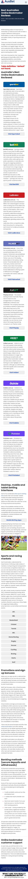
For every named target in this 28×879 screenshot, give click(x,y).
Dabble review (10, 415)
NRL (13, 616)
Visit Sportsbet (14, 134)
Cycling (14, 650)
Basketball (14, 620)
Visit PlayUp (14, 328)
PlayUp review (17, 324)
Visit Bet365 (14, 184)
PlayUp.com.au (8, 295)
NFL (13, 633)
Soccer (13, 645)
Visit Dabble (14, 423)
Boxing (13, 654)
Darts (14, 658)
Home (2, 18)
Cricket (13, 624)
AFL (13, 612)
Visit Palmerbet (14, 279)
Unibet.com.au (8, 343)
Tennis (13, 629)
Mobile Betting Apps (14, 520)
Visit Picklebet (14, 475)
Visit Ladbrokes (14, 233)
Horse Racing (14, 637)
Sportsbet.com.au (9, 89)
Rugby (13, 641)
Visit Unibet (14, 372)
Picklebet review (8, 471)
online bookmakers (6, 726)
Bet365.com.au (8, 149)
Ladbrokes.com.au (9, 200)
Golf (13, 662)
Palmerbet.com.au (9, 248)
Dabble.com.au (8, 388)
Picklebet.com (7, 438)
